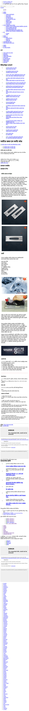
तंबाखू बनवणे (8, 16)
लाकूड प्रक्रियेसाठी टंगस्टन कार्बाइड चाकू (14, 29)
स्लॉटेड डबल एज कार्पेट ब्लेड (11, 131)
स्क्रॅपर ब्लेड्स (8, 22)
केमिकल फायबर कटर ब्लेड (11, 100)
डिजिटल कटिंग (9, 21)
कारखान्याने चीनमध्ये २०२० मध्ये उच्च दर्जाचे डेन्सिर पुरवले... (14, 474)
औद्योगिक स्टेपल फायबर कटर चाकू (12, 96)
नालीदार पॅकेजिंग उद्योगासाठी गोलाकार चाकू (14, 112)
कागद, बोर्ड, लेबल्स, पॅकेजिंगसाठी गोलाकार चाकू (15, 75)
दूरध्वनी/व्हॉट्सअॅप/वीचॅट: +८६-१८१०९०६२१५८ (13, 513)
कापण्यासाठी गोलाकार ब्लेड (11, 28)
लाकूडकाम (8, 20)
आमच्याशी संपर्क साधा (7, 41)
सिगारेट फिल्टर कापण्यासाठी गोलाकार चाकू (14, 87)
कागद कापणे (8, 15)
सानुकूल (7, 33)
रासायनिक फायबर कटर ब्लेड (11, 72)
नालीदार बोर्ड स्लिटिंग (10, 14)
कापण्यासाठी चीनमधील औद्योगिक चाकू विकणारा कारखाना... (14, 483)
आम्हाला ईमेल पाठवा (4, 162)
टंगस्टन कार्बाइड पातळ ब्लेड (11, 27)
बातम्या (4, 35)
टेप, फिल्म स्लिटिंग (9, 18)
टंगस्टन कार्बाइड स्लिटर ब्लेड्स (9, 25)
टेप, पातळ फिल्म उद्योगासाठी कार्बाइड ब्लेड (14, 138)
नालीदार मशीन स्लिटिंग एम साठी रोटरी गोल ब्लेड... (15, 80)
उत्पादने (4, 13)
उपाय (7, 34)
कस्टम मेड (8, 24)
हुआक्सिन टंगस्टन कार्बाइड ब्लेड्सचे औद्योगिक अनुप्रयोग (16, 26)
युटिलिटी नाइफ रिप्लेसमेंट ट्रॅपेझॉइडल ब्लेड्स (14, 31)
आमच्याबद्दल (5, 37)
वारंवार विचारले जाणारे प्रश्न (8, 43)
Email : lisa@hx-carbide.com (9, 514)
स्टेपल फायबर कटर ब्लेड (10, 19)
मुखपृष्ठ (4, 12)
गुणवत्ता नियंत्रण (9, 38)
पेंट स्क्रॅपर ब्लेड (9, 134)
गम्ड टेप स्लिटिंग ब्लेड (10, 103)
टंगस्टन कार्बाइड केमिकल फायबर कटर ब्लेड (16, 466)
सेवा (4, 32)
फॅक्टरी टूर (8, 39)
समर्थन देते (8, 40)
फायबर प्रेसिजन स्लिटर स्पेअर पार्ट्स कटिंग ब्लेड (15, 84)
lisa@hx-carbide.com (7, 1)
